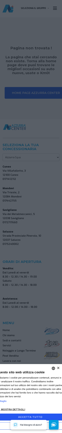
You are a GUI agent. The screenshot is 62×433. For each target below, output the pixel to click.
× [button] (58, 368)
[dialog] (31, 398)
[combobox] (53, 368)
